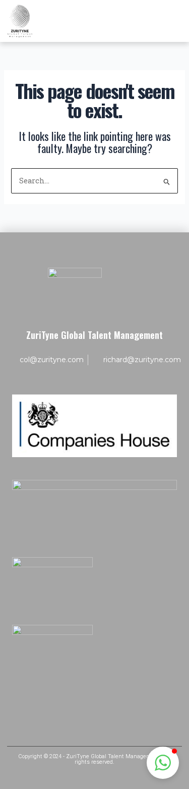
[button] (163, 763)
